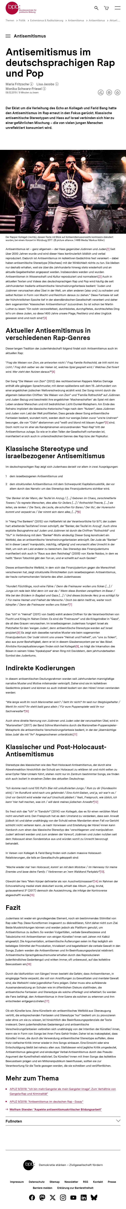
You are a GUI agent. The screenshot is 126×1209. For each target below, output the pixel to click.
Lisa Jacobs (47, 84)
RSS (85, 1181)
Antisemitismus (76, 20)
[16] (29, 964)
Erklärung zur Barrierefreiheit (75, 1188)
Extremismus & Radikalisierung (46, 20)
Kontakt (98, 1181)
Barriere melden (42, 1188)
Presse (112, 1181)
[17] (47, 1001)
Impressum (17, 1181)
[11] (75, 734)
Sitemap (55, 1181)
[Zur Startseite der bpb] (21, 13)
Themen (10, 20)
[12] (96, 802)
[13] (102, 871)
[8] (18, 632)
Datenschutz (37, 1181)
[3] (45, 318)
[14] (96, 881)
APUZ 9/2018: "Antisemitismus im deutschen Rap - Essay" (46, 1101)
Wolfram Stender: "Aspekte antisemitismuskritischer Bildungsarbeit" (56, 1109)
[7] (70, 604)
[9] (77, 646)
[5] (106, 422)
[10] (27, 711)
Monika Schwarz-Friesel (26, 89)
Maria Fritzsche (19, 84)
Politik (22, 20)
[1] (108, 249)
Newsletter (71, 1181)
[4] (53, 372)
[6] (79, 512)
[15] (32, 895)
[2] (100, 276)
